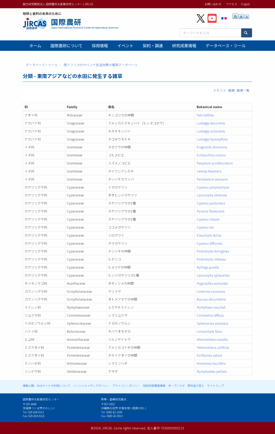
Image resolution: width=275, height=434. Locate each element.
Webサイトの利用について (53, 386)
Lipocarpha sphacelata (213, 275)
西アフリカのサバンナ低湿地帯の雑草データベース (101, 64)
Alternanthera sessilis (212, 339)
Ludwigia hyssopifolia (212, 139)
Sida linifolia (205, 115)
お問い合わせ (213, 4)
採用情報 (100, 45)
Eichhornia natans (209, 355)
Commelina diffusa (210, 315)
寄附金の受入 (195, 386)
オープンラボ (176, 386)
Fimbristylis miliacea (211, 259)
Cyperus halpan (208, 219)
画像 (231, 90)
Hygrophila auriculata (212, 283)
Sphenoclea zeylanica (212, 323)
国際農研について (67, 45)
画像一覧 (243, 90)
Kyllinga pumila (208, 267)
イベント (125, 45)
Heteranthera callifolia (213, 347)
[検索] (246, 32)
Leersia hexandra (209, 171)
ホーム (35, 45)
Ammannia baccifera (211, 363)
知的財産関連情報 (154, 386)
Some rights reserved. (130, 428)
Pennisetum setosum (212, 179)
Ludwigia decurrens (211, 123)
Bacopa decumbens (211, 299)
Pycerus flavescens (210, 211)
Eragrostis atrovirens (212, 147)
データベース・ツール (226, 45)
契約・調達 (153, 45)
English (245, 4)
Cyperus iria (205, 227)
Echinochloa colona (211, 155)
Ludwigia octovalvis (211, 131)
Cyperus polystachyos (213, 187)
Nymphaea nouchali (211, 307)
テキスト (219, 90)
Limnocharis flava (209, 331)
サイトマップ (215, 386)
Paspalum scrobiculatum (215, 163)
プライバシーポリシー (126, 386)
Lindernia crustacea (211, 291)
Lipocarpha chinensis (212, 195)
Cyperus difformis (209, 243)
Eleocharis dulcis (209, 235)
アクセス (231, 4)
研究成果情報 (184, 45)
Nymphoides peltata (212, 371)
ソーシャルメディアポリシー (91, 386)
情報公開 (28, 386)
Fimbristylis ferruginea (213, 251)
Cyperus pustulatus (211, 203)
